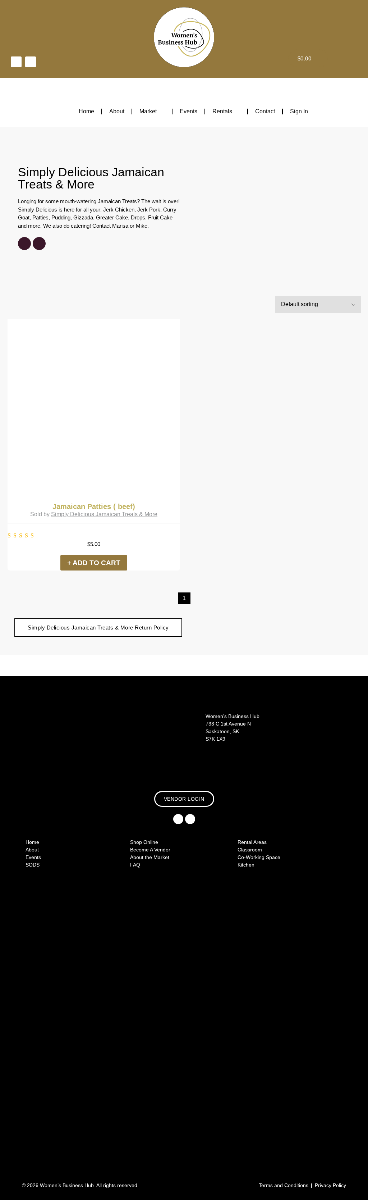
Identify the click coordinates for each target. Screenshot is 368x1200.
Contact (265, 111)
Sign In (299, 111)
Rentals (222, 111)
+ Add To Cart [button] (93, 563)
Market (148, 111)
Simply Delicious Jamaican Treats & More (91, 178)
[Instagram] (30, 61)
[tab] (98, 627)
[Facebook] (16, 61)
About (116, 111)
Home (86, 111)
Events (188, 111)
